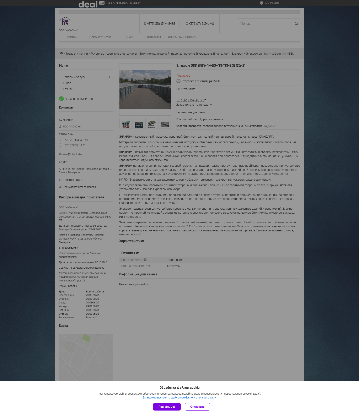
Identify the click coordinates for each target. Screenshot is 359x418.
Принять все (167, 406)
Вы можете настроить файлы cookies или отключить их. (178, 397)
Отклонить (197, 406)
